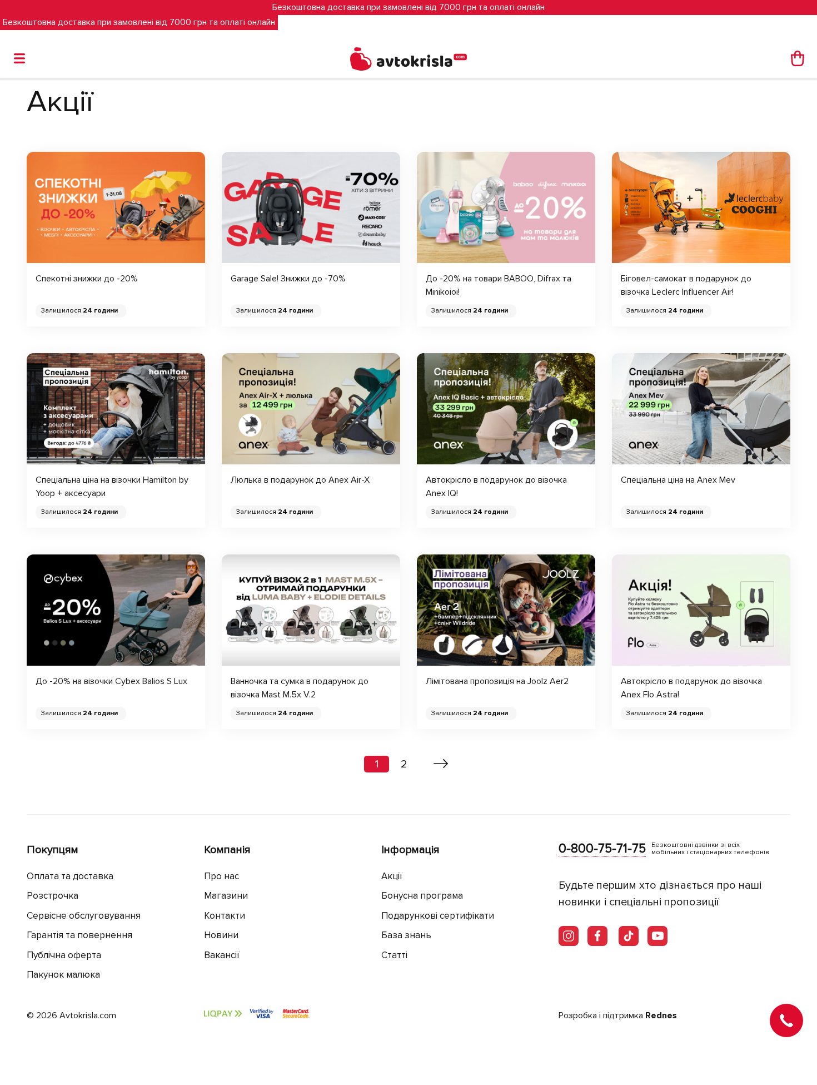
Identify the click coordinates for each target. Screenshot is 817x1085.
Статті (394, 955)
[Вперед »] (441, 764)
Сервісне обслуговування (84, 915)
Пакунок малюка (63, 974)
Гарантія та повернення (79, 935)
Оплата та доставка (70, 876)
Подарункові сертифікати (437, 915)
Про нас (221, 876)
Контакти (224, 915)
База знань (406, 935)
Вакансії (222, 955)
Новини (221, 935)
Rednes (661, 1015)
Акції (391, 876)
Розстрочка (52, 895)
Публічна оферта (64, 955)
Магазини (226, 895)
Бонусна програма (422, 895)
